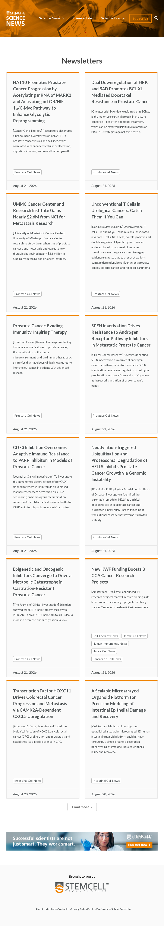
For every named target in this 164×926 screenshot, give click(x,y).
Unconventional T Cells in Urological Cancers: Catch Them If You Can (116, 210)
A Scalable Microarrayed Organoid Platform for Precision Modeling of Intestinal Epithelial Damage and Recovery (118, 703)
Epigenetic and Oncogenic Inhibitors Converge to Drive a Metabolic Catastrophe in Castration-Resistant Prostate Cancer (42, 581)
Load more (80, 807)
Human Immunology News (110, 643)
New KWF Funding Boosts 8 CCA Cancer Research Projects (118, 575)
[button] (156, 18)
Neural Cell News (104, 651)
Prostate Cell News (27, 172)
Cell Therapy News (105, 636)
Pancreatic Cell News (107, 659)
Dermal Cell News (134, 636)
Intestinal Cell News (27, 780)
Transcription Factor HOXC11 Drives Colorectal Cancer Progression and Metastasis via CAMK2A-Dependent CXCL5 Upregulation (42, 703)
